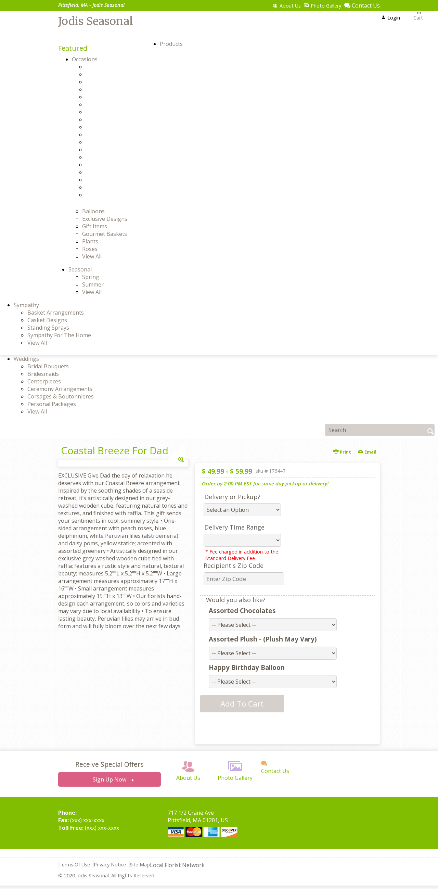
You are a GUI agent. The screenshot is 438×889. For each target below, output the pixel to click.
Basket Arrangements (55, 312)
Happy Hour (113, 142)
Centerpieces (44, 381)
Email (369, 452)
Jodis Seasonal (95, 21)
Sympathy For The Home (59, 335)
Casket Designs (47, 320)
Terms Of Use (74, 864)
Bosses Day (112, 89)
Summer (93, 284)
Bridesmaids (43, 374)
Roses (90, 249)
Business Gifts (116, 97)
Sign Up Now (109, 779)
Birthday (108, 82)
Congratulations (119, 104)
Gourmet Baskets (104, 234)
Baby (104, 74)
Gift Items (94, 226)
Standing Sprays (48, 327)
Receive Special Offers (109, 764)
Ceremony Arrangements (59, 389)
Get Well (108, 134)
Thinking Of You (119, 187)
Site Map (140, 864)
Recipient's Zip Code (233, 565)
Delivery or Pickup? (232, 497)
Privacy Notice (110, 864)
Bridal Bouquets (48, 366)
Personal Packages (51, 404)
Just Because (114, 149)
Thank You (112, 179)
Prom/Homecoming (123, 164)
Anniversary (113, 67)
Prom (105, 157)
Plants (90, 241)
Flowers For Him (118, 119)
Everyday (109, 112)
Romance (109, 172)
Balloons (93, 211)
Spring (90, 277)
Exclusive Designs (104, 219)
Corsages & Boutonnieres (60, 396)
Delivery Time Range (234, 527)
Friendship (111, 127)
